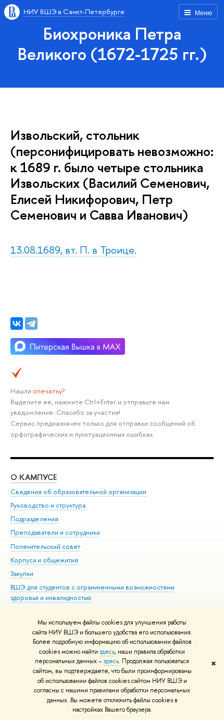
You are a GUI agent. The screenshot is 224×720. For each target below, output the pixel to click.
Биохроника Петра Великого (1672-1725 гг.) (112, 43)
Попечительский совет (45, 546)
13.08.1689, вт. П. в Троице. (73, 250)
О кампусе (33, 477)
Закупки (21, 573)
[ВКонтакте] (16, 323)
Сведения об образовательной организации (78, 491)
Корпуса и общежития (44, 560)
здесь (107, 651)
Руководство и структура (47, 505)
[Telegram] (31, 323)
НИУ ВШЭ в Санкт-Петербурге (74, 11)
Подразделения (34, 518)
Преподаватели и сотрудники (55, 532)
